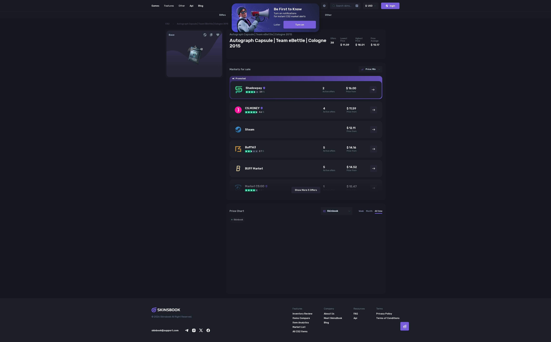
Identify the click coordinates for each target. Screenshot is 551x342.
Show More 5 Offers (306, 190)
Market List (299, 327)
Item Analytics (301, 322)
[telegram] (186, 330)
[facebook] (208, 330)
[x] (201, 330)
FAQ (356, 313)
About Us (329, 313)
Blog (200, 5)
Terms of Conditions (387, 318)
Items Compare (301, 318)
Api (191, 5)
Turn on (299, 24)
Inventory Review (302, 313)
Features (169, 5)
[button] (218, 35)
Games (155, 5)
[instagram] (193, 330)
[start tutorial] (324, 6)
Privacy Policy (384, 313)
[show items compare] (404, 326)
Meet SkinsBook (333, 318)
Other (182, 5)
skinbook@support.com (165, 330)
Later (277, 24)
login (392, 5)
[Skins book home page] (181, 310)
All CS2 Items (300, 331)
